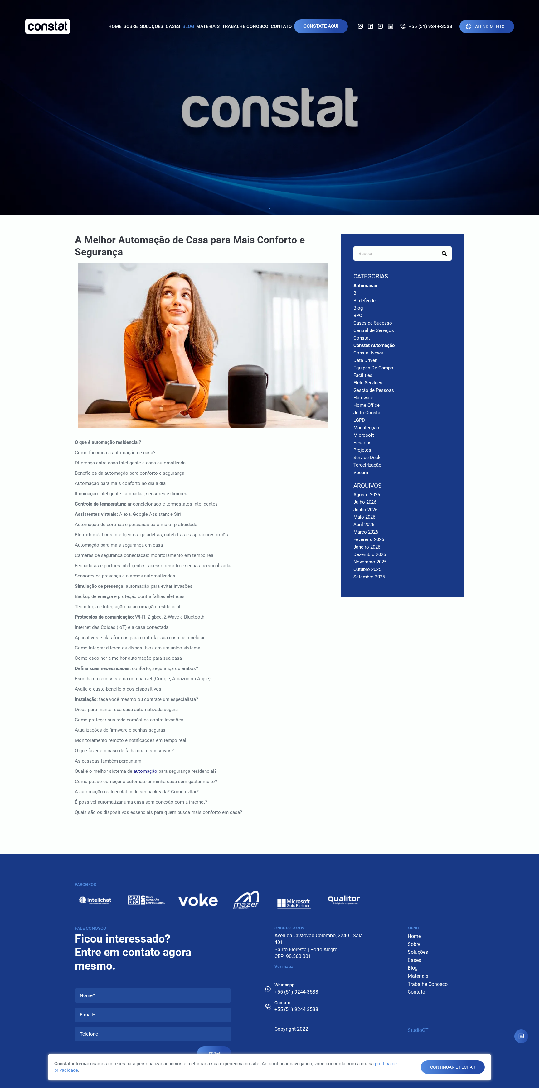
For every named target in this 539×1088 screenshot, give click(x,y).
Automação (365, 285)
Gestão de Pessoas (373, 390)
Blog (188, 26)
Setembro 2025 (369, 577)
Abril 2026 (363, 524)
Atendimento (490, 26)
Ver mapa (284, 966)
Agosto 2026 (366, 494)
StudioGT (418, 1030)
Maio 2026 (364, 517)
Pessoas (362, 442)
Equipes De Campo (373, 368)
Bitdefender (365, 300)
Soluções (151, 26)
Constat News (368, 353)
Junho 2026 (365, 509)
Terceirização (367, 465)
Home (114, 26)
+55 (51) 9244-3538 (430, 26)
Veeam (360, 472)
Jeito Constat (367, 413)
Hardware (363, 398)
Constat (361, 338)
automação (145, 771)
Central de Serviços (373, 330)
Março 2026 (365, 532)
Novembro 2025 (369, 562)
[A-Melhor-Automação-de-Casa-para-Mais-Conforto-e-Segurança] (203, 348)
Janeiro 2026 (366, 547)
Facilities (362, 375)
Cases (173, 26)
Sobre (131, 26)
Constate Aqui (320, 26)
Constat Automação (374, 345)
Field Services (367, 383)
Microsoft (363, 435)
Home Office (366, 405)
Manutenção (366, 427)
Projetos (362, 450)
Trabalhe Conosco (245, 26)
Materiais (208, 26)
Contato (281, 26)
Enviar (214, 1053)
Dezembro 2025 (369, 554)
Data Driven (365, 360)
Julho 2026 (364, 502)
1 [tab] (269, 208)
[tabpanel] (269, 107)
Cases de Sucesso (372, 323)
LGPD (359, 420)
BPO (357, 315)
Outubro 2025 (367, 569)
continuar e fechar (452, 1067)
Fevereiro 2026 (368, 539)
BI (355, 293)
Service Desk (367, 457)
